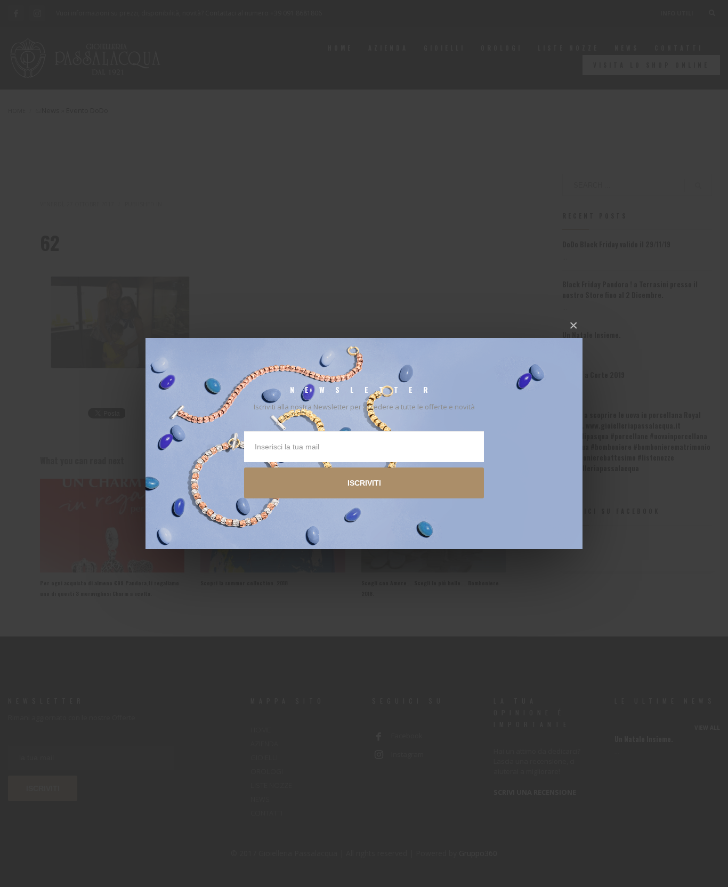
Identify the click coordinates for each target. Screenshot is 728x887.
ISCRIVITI (364, 483)
